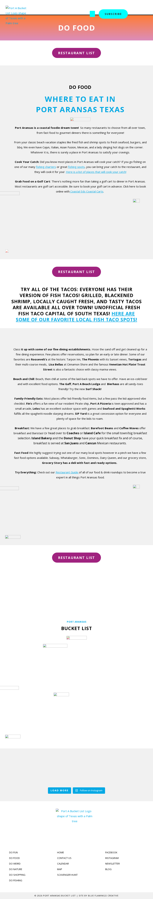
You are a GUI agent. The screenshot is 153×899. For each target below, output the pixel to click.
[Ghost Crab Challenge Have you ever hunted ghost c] (76, 770)
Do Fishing (125, 708)
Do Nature (28, 708)
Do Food (76, 666)
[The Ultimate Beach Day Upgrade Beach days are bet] (17, 770)
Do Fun (28, 666)
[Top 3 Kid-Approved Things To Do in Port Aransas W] (47, 770)
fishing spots (76, 167)
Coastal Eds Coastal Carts (86, 191)
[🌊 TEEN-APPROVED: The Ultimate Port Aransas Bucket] (106, 770)
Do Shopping (76, 708)
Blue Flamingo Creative (103, 895)
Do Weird (125, 666)
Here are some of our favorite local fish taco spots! (76, 316)
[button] (92, 14)
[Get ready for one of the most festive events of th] (135, 770)
